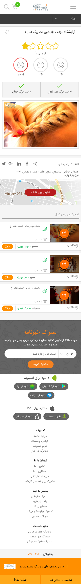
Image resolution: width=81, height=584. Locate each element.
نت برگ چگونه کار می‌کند (39, 511)
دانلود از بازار (22, 386)
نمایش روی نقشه (40, 192)
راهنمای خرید (39, 501)
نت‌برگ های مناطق (39, 536)
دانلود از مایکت (38, 395)
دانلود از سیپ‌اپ (25, 416)
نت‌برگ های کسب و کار (39, 541)
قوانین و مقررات (39, 441)
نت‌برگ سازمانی (39, 496)
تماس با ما (39, 466)
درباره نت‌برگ (39, 436)
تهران (73, 18)
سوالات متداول (40, 516)
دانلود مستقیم (53, 416)
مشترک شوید (40, 364)
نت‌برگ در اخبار (40, 451)
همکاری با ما (39, 471)
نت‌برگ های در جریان (39, 532)
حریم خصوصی (39, 446)
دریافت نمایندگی (39, 476)
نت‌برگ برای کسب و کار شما (40, 481)
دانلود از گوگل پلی (51, 386)
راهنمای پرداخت (39, 506)
